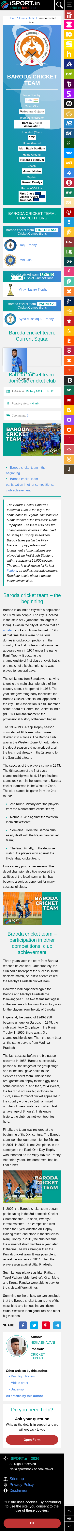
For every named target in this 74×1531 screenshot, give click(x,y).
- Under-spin (17, 1389)
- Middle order (18, 1383)
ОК (32, 1523)
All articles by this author (24, 1396)
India (32, 18)
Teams (23, 18)
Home (12, 18)
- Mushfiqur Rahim (22, 1376)
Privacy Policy (21, 1485)
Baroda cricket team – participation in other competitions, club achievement (30, 484)
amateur (8, 630)
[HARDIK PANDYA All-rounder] (32, 357)
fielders (12, 570)
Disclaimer (18, 1490)
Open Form (32, 1439)
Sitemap (16, 1479)
